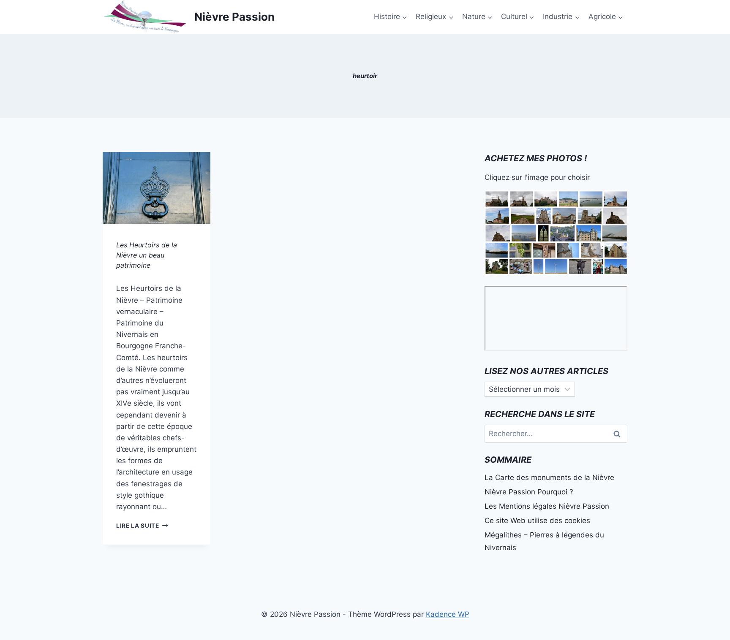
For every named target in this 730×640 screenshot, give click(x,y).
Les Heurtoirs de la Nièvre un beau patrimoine (146, 255)
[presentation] (156, 188)
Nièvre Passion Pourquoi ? (529, 492)
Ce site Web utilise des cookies (537, 520)
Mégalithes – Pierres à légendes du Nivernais (544, 541)
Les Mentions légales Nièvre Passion (547, 506)
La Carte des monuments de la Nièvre (549, 477)
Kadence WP (447, 614)
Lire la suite (142, 525)
